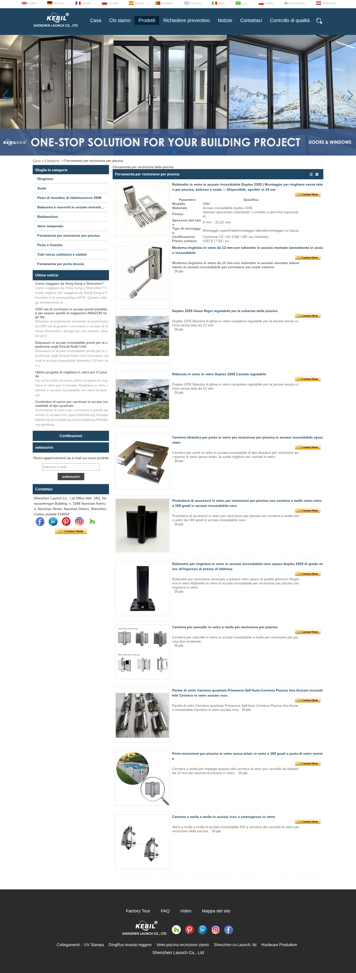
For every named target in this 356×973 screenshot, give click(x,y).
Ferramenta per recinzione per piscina (68, 235)
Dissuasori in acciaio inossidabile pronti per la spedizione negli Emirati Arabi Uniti (71, 344)
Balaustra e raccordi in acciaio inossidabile (72, 207)
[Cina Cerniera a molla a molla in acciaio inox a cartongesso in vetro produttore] (142, 841)
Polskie (269, 3)
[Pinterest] (66, 521)
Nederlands (329, 3)
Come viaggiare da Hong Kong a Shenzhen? (69, 283)
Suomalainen (297, 3)
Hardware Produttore (279, 945)
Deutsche (59, 3)
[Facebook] (40, 521)
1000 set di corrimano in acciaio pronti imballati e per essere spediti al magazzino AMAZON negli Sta (71, 313)
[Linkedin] (53, 521)
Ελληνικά (195, 3)
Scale (41, 188)
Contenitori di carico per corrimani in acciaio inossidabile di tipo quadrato (71, 404)
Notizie (225, 20)
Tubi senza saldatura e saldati (62, 254)
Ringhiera (45, 179)
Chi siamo (120, 20)
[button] (170, 152)
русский (113, 3)
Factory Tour (138, 911)
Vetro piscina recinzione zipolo (182, 945)
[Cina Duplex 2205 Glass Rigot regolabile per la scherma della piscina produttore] (142, 335)
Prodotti (147, 20)
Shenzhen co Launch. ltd (235, 945)
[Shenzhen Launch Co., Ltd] (55, 29)
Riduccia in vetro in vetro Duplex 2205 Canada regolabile (219, 374)
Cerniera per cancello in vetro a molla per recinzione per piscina (225, 627)
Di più (179, 271)
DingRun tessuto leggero (130, 945)
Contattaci (251, 20)
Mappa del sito (216, 911)
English (32, 3)
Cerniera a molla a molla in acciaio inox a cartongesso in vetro (223, 817)
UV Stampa (94, 945)
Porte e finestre (49, 245)
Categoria (52, 161)
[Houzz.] (92, 521)
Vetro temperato (50, 226)
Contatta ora (70, 531)
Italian (221, 3)
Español (139, 3)
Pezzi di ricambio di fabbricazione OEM (69, 198)
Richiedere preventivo (186, 20)
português (167, 3)
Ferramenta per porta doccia (60, 264)
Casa (95, 20)
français (86, 3)
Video (185, 911)
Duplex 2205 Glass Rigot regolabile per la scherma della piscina (225, 311)
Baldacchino (47, 217)
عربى (245, 3)
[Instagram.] (79, 521)
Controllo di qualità (290, 20)
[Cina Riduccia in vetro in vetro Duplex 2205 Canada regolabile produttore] (142, 399)
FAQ (165, 911)
